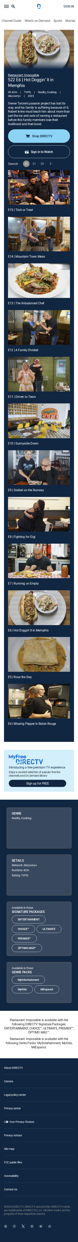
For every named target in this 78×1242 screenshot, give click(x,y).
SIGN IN (68, 6)
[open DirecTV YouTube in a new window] (40, 1226)
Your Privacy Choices (21, 1122)
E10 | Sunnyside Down (23, 443)
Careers (8, 1081)
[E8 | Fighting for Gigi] (39, 514)
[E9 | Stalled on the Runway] (39, 467)
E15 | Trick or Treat (20, 210)
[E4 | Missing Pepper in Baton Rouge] (39, 701)
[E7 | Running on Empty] (39, 561)
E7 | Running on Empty (23, 583)
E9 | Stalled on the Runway (26, 490)
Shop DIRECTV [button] (42, 136)
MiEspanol (46, 989)
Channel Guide (11, 21)
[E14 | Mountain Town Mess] (39, 234)
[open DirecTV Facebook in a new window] (14, 1226)
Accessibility (11, 1176)
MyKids (22, 989)
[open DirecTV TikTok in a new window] (49, 1226)
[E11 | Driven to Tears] (39, 374)
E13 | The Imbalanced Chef (26, 303)
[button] (6, 6)
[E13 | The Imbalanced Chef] (39, 280)
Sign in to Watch (42, 152)
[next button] (50, 163)
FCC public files (13, 1162)
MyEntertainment (28, 980)
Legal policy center (15, 1095)
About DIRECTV (13, 1068)
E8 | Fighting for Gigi (21, 536)
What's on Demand (37, 21)
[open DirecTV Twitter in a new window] (23, 1226)
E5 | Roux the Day (20, 677)
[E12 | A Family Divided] (39, 327)
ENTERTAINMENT (29, 919)
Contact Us (10, 1189)
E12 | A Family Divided (23, 350)
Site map (9, 1149)
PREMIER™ (24, 938)
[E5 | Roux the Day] (39, 654)
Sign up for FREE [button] (37, 783)
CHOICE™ (23, 929)
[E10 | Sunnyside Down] (39, 420)
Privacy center (12, 1108)
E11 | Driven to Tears (22, 396)
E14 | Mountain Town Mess (26, 256)
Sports (57, 21)
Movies (70, 21)
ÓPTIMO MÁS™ (27, 948)
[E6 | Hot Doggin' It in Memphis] (39, 607)
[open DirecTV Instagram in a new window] (32, 1226)
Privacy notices (13, 1135)
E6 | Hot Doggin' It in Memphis (28, 630)
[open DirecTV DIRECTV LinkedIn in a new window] (5, 1226)
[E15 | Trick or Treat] (39, 187)
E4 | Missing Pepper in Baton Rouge (32, 723)
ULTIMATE (49, 929)
